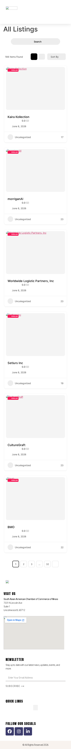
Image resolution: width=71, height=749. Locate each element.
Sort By (55, 56)
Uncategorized (23, 137)
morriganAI (15, 199)
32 (47, 564)
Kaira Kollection (18, 117)
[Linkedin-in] (28, 731)
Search (37, 41)
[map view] (42, 56)
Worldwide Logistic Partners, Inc (31, 281)
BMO (11, 527)
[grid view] (34, 56)
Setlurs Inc (15, 363)
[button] (52, 9)
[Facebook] (10, 731)
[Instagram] (19, 731)
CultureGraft (16, 445)
